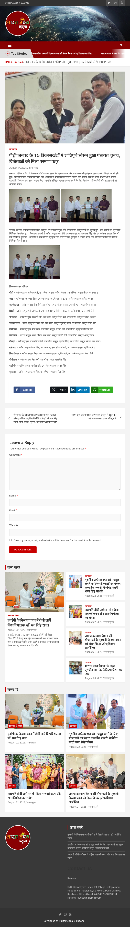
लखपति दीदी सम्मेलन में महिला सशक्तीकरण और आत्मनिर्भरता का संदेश (102, 614)
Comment (15, 454)
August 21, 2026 (93, 652)
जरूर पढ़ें (12, 689)
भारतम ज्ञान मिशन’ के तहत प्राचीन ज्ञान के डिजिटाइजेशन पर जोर (103, 670)
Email (13, 510)
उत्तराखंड (13, 149)
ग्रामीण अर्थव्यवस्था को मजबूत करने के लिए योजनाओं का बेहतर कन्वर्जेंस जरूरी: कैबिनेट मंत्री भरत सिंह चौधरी (103, 585)
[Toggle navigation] (9, 45)
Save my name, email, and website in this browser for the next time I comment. (58, 540)
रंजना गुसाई (33, 167)
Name (13, 495)
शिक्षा (17, 615)
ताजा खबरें (13, 567)
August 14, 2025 (18, 167)
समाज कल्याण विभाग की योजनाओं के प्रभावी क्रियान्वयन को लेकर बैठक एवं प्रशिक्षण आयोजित (103, 641)
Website (13, 525)
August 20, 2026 (93, 678)
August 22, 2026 (16, 630)
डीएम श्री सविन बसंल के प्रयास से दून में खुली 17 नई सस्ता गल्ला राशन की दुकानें (94, 416)
